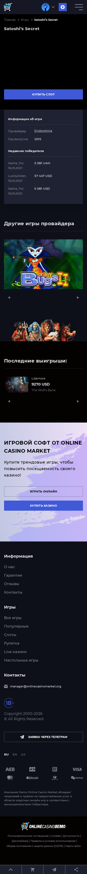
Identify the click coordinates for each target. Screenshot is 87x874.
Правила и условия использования (53, 841)
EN (15, 754)
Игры (25, 20)
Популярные (16, 626)
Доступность (71, 836)
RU (6, 754)
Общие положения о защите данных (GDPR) (34, 846)
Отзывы (11, 584)
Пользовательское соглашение (28, 836)
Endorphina (43, 131)
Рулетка (11, 643)
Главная (10, 20)
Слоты (10, 635)
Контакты (13, 592)
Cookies (56, 836)
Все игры (13, 618)
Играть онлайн (43, 491)
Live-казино (15, 652)
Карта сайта (73, 846)
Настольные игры (21, 660)
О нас (9, 567)
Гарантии (13, 575)
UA (23, 754)
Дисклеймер (20, 841)
